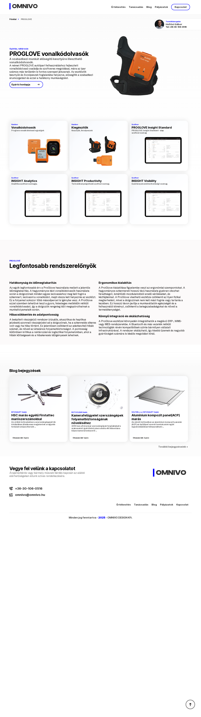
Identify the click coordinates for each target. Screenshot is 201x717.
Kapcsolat (181, 6)
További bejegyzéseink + (173, 446)
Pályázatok (161, 6)
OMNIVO (25, 6)
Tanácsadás (136, 6)
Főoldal (12, 19)
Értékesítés (118, 6)
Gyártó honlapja (20, 84)
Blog (149, 6)
